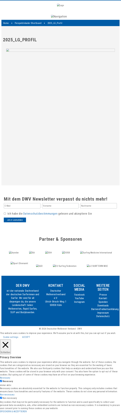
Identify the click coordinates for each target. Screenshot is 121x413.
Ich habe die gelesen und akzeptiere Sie (49, 213)
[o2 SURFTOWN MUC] (97, 263)
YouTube (79, 298)
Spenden (103, 301)
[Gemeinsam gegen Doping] (39, 263)
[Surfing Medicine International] (96, 249)
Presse (103, 294)
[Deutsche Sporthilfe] (48, 249)
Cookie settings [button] (10, 337)
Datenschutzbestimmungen (40, 213)
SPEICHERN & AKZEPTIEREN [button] (13, 411)
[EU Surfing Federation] (65, 263)
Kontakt (103, 298)
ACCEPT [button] (26, 337)
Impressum (103, 312)
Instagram (79, 301)
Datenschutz (103, 316)
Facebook (79, 294)
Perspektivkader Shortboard (28, 23)
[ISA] (32, 249)
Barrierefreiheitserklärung (105, 309)
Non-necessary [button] (7, 394)
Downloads (103, 305)
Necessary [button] (5, 378)
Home (6, 23)
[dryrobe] (14, 249)
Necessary (8, 381)
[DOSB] (66, 249)
